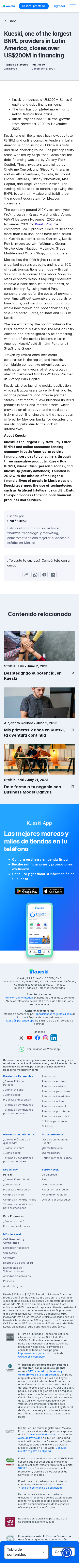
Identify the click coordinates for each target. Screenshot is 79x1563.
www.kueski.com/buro (31, 1356)
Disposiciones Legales (56, 1199)
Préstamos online (53, 1101)
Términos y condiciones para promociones (18, 1111)
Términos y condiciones (18, 1104)
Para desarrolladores (16, 1226)
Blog (45, 1179)
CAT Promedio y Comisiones (13, 1241)
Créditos (47, 1126)
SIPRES (22, 1468)
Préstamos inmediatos (56, 1096)
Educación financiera (16, 1247)
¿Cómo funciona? (14, 1089)
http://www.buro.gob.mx (32, 1353)
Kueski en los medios (55, 1189)
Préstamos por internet (56, 1111)
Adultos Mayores (14, 1286)
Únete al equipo (52, 1184)
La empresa (49, 1174)
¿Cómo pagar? (12, 1094)
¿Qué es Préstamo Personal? (14, 1083)
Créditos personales (55, 1121)
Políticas (8, 1281)
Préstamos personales (56, 1091)
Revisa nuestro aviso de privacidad (41, 1487)
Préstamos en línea (54, 1081)
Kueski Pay (43, 224)
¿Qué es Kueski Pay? (16, 1179)
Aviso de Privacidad (54, 1194)
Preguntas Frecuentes (17, 1099)
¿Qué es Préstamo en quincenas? (16, 1141)
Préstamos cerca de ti (55, 1116)
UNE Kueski (10, 1252)
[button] (73, 6)
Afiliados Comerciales (17, 1276)
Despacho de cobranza (18, 1262)
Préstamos (49, 1076)
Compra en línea (13, 1194)
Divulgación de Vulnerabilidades (14, 1269)
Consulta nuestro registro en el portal (42, 1449)
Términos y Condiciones (41, 1434)
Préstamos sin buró (54, 1086)
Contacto (9, 1257)
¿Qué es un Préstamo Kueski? (55, 1141)
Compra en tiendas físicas (19, 1199)
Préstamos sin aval (54, 1106)
